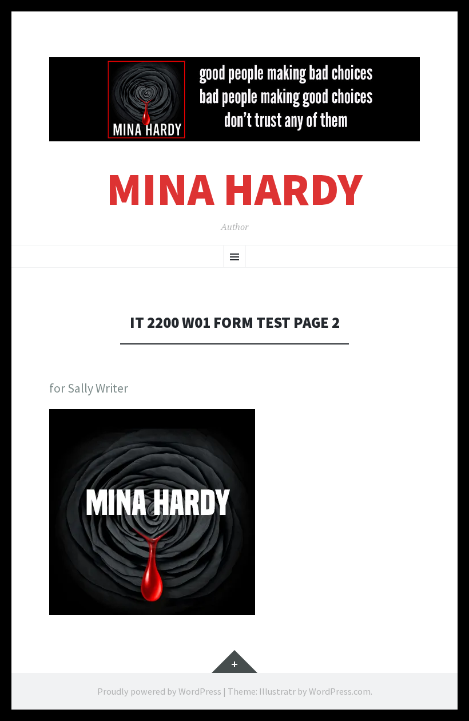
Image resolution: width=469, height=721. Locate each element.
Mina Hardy (234, 189)
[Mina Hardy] (234, 99)
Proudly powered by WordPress (159, 691)
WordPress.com (340, 691)
